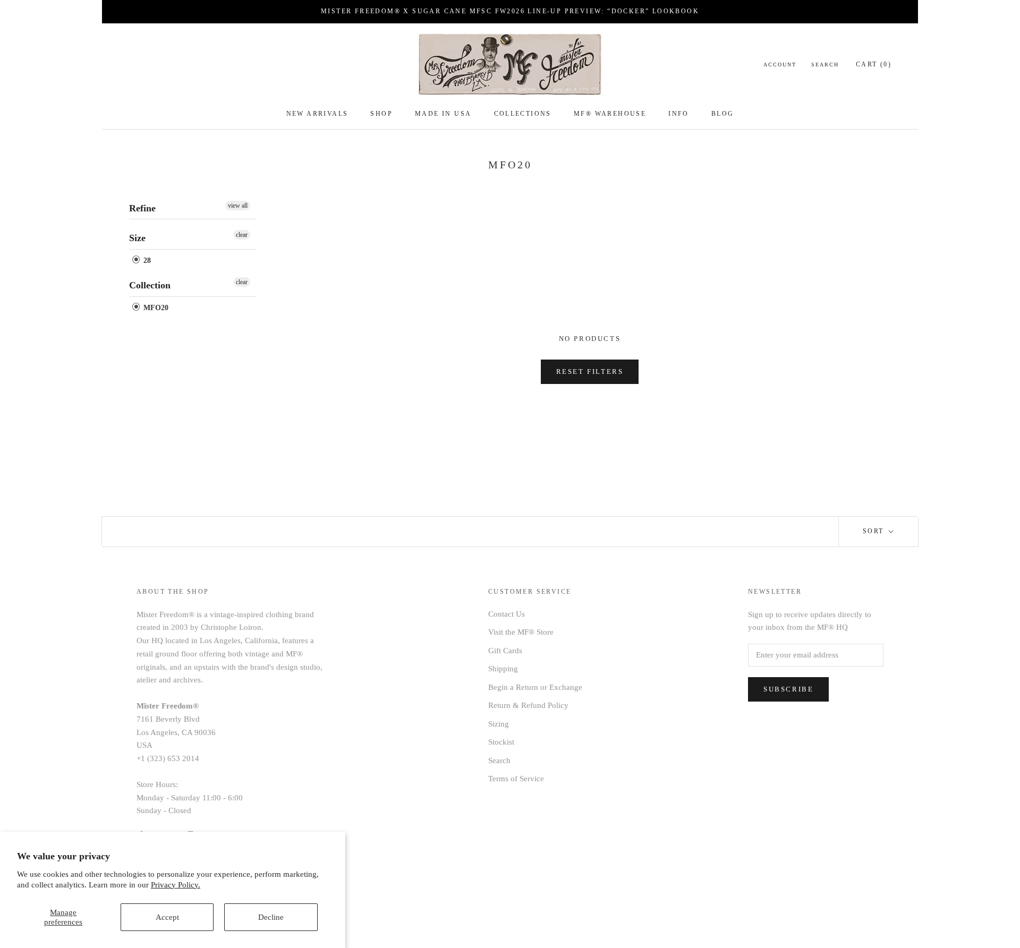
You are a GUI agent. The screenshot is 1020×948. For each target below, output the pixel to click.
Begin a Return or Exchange (535, 687)
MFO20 (154, 308)
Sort (875, 531)
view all (238, 205)
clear (242, 234)
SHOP (381, 113)
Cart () (873, 64)
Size (137, 238)
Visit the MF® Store (521, 632)
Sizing (498, 724)
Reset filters (590, 371)
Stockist (501, 742)
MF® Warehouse (610, 113)
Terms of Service (516, 778)
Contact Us (506, 614)
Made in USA (443, 113)
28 (146, 260)
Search (825, 64)
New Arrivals (317, 113)
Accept (167, 917)
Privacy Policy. (175, 885)
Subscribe (788, 689)
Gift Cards (505, 650)
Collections (522, 113)
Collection (150, 285)
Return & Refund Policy (528, 705)
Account (779, 64)
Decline (271, 917)
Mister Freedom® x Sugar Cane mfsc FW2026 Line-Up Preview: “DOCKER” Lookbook (510, 11)
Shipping (503, 668)
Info (678, 113)
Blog (722, 113)
